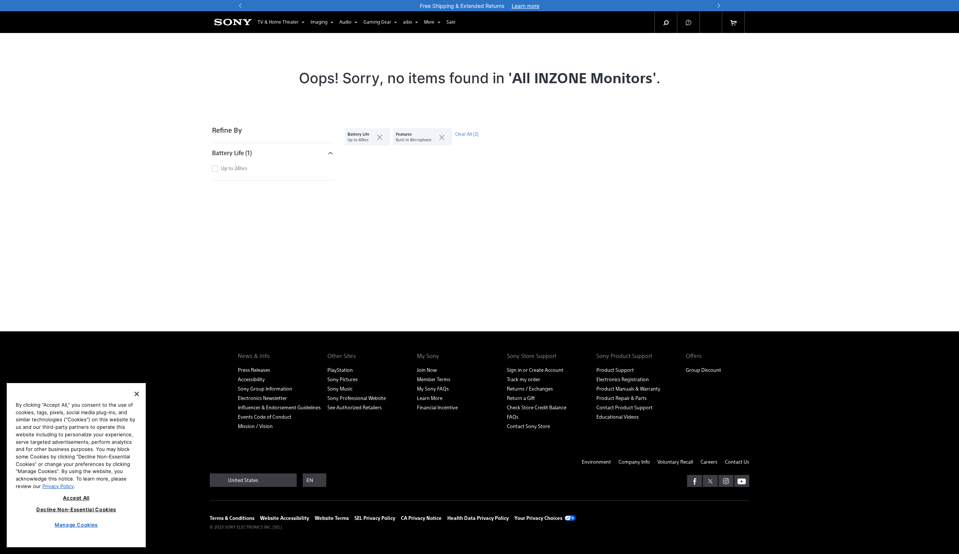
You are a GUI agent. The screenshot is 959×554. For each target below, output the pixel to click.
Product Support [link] (615, 370)
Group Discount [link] (703, 370)
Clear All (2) (466, 134)
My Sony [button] (428, 355)
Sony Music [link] (340, 388)
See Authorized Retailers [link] (354, 407)
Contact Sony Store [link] (528, 426)
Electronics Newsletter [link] (262, 398)
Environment (596, 461)
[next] (718, 5)
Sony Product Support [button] (624, 355)
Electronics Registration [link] (622, 379)
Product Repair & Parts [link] (621, 398)
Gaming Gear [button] (377, 22)
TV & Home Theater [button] (278, 22)
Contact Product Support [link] (624, 407)
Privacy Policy (58, 486)
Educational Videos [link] (617, 416)
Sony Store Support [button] (531, 355)
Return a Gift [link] (521, 398)
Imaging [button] (319, 22)
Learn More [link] (429, 398)
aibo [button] (407, 22)
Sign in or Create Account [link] (535, 370)
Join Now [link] (427, 370)
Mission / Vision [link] (255, 426)
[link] (451, 22)
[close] (376, 137)
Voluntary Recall (675, 461)
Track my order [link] (523, 379)
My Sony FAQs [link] (433, 388)
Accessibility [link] (251, 379)
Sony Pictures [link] (342, 379)
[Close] (136, 394)
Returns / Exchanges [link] (530, 388)
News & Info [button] (254, 355)
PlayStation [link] (340, 370)
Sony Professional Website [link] (356, 398)
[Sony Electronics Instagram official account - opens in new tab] (726, 481)
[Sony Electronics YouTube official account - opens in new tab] (741, 481)
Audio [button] (345, 22)
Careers (709, 461)
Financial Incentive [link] (437, 407)
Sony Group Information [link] (265, 388)
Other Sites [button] (341, 355)
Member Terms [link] (433, 379)
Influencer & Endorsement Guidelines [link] (279, 407)
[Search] (666, 22)
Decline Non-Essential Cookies (76, 509)
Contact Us (737, 461)
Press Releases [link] (254, 370)
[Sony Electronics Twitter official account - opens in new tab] (710, 481)
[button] (689, 22)
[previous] (240, 5)
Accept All (76, 498)
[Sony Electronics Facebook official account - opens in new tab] (694, 481)
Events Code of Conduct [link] (264, 416)
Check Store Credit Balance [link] (536, 407)
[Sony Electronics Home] (233, 22)
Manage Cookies (76, 525)
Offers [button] (694, 355)
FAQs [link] (512, 416)
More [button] (429, 22)
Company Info (634, 461)
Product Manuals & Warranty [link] (628, 388)
